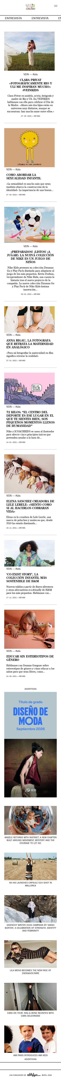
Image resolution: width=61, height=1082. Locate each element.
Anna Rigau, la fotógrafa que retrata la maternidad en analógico (29, 344)
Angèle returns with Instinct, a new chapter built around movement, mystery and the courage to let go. (31, 841)
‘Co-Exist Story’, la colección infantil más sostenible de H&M (26, 578)
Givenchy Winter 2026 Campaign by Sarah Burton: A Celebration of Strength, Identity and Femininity (30, 928)
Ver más (37, 116)
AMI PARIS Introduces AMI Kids (30, 1055)
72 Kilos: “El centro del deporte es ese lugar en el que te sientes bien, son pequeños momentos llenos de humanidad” (30, 419)
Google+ (5, 1080)
